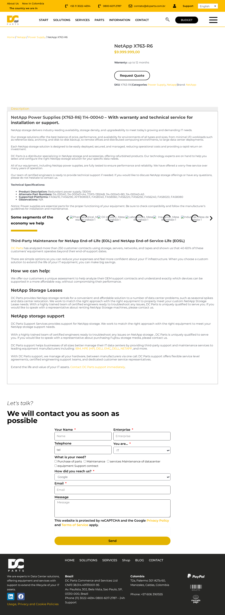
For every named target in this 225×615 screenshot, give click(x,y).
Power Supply (36, 37)
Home (11, 37)
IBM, (78, 348)
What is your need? (70, 457)
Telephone (62, 443)
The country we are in (23, 8)
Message (61, 497)
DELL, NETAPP (122, 348)
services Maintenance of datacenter (135, 461)
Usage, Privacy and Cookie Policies (33, 604)
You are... (121, 444)
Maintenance (96, 461)
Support (188, 6)
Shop (126, 560)
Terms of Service (75, 525)
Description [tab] (20, 109)
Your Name (64, 430)
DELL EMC (103, 348)
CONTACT (142, 20)
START (43, 20)
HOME (70, 560)
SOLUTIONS (61, 20)
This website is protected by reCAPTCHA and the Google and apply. (111, 523)
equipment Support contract (77, 466)
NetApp (191, 84)
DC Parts (17, 248)
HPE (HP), (88, 348)
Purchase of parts (69, 461)
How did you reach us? (73, 471)
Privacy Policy (158, 521)
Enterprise (122, 430)
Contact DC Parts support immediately (97, 367)
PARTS (99, 20)
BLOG (139, 560)
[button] (168, 20)
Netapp (21, 37)
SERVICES (82, 20)
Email (59, 483)
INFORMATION (119, 20)
